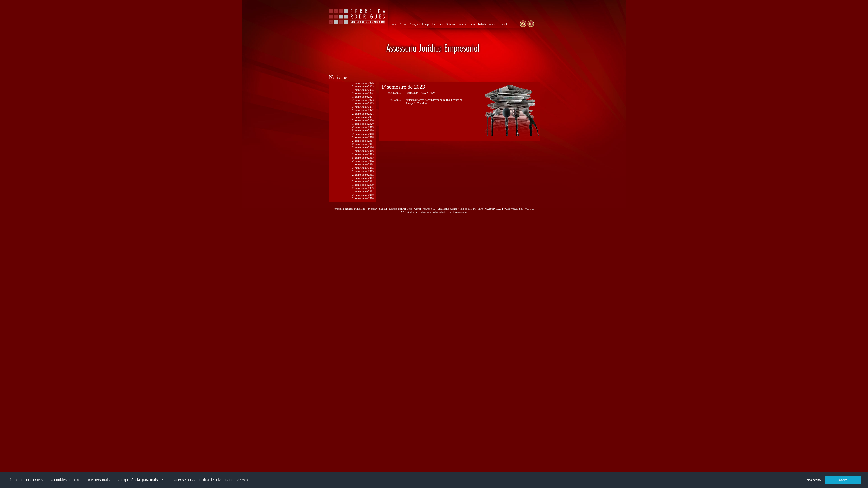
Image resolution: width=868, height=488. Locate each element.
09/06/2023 (394, 92)
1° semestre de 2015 (363, 157)
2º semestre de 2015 (363, 154)
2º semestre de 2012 (363, 174)
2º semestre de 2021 (363, 113)
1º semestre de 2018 (363, 137)
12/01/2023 (394, 99)
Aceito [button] (843, 480)
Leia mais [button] (242, 480)
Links (472, 24)
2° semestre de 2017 (363, 140)
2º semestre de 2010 (363, 195)
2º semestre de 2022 (363, 106)
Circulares (437, 24)
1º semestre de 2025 (363, 90)
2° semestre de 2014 (363, 161)
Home (393, 24)
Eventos (462, 24)
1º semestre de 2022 (363, 110)
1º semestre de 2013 (363, 171)
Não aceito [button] (814, 480)
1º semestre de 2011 (363, 191)
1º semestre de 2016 (363, 150)
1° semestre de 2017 (363, 144)
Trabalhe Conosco (487, 24)
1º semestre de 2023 (363, 103)
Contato (504, 24)
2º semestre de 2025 (363, 86)
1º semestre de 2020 (363, 123)
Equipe (426, 24)
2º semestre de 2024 (363, 93)
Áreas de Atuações (410, 24)
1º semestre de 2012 (363, 178)
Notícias (450, 24)
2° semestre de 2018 (363, 134)
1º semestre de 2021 (363, 117)
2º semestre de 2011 (363, 181)
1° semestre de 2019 (363, 130)
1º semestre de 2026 (363, 83)
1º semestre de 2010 (363, 198)
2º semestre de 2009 (363, 188)
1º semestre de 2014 (363, 164)
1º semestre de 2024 (363, 96)
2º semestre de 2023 (363, 100)
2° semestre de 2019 (363, 127)
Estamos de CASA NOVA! (420, 92)
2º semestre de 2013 (363, 167)
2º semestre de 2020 (363, 120)
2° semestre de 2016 (363, 147)
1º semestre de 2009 (363, 184)
